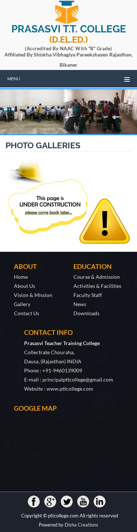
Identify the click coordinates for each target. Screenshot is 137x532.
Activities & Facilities (97, 286)
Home (21, 277)
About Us (24, 286)
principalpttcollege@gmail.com (77, 379)
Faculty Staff (87, 295)
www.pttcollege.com (69, 389)
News (79, 304)
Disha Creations (81, 525)
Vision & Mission (33, 295)
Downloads (86, 313)
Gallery (22, 304)
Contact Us (26, 313)
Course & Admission (96, 277)
